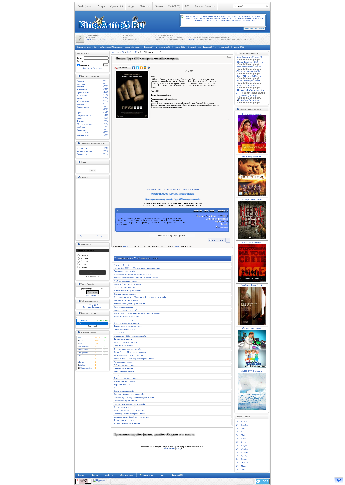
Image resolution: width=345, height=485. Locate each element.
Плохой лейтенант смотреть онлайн (129, 410)
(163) (105, 92)
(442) (105, 101)
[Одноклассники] (141, 67)
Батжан (81, 362)
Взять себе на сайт (92, 295)
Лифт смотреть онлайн (123, 385)
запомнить (84, 65)
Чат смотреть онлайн (123, 339)
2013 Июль (241, 442)
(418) (105, 89)
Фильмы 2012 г (180, 47)
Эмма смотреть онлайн (123, 307)
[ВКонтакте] (134, 67)
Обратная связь (126, 475)
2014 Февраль (242, 463)
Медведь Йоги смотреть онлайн (127, 284)
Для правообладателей (205, 6)
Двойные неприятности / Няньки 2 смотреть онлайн (136, 278)
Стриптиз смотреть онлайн (125, 401)
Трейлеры (81, 127)
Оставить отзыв (146, 475)
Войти (88, 39)
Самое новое (117, 47)
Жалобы (224, 224)
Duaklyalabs (83, 350)
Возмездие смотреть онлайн (126, 378)
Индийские (81, 130)
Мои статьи (82, 148)
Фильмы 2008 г (238, 47)
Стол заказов (222, 227)
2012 (122, 52)
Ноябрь (129, 52)
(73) (106, 106)
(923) (105, 80)
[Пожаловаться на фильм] (157, 189)
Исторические (83, 107)
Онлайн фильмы (85, 6)
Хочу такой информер (92, 307)
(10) (106, 115)
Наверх (81, 475)
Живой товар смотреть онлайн (127, 317)
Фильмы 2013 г (165, 47)
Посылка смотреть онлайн (125, 407)
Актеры (101, 6)
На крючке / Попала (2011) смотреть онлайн (133, 274)
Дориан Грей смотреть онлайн (127, 423)
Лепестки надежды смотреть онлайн (129, 304)
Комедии (80, 81)
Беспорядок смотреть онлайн (126, 323)
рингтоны (191, 39)
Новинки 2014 (83, 136)
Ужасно (84, 267)
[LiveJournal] (149, 67)
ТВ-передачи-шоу (84, 124)
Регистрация (97, 68)
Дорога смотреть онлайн (124, 420)
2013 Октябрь (242, 449)
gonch (81, 340)
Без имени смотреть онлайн (125, 342)
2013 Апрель (241, 432)
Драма (79, 113)
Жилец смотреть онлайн (124, 391)
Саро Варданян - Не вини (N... (250, 57)
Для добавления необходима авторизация (92, 237)
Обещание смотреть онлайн (125, 375)
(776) (105, 95)
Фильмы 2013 (177, 475)
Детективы (81, 110)
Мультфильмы (83, 101)
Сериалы (80, 104)
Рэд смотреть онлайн (123, 362)
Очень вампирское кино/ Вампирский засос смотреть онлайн (140, 297)
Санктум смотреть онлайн (125, 330)
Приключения (83, 93)
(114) (105, 151)
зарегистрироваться (103, 39)
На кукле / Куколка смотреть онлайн (129, 394)
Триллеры (81, 84)
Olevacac (82, 356)
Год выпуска (82, 154)
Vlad (81, 344)
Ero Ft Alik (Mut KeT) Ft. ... (249, 76)
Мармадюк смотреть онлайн (126, 310)
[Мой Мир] (145, 67)
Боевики (80, 87)
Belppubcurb (83, 353)
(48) (106, 148)
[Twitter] (137, 67)
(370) (105, 112)
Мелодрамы (82, 95)
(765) (105, 83)
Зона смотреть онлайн (123, 368)
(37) (106, 118)
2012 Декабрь (242, 425)
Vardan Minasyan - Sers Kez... (249, 71)
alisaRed (82, 365)
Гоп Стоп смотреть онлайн (125, 281)
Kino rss (159, 6)
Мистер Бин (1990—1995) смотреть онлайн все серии (137, 268)
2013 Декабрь (242, 456)
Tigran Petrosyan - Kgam (247, 96)
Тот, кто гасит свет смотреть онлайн (129, 404)
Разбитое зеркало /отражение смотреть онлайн (134, 398)
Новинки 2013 (83, 133)
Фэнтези (80, 121)
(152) (105, 132)
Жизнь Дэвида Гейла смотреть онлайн (130, 352)
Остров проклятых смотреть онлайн (129, 414)
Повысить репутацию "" (172, 235)
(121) (105, 154)
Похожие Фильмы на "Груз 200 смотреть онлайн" (136, 258)
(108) (105, 109)
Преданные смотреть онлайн (126, 388)
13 (136, 52)
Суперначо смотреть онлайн (126, 287)
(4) (106, 126)
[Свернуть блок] (78, 76)
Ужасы (79, 98)
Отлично (84, 255)
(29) (106, 129)
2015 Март (241, 469)
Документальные (84, 116)
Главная (114, 52)
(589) (105, 86)
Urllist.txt (109, 475)
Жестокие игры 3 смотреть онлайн (128, 355)
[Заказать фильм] (175, 189)
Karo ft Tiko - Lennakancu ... (249, 85)
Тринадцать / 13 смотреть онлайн (128, 320)
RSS (187, 6)
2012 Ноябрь (242, 422)
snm (80, 359)
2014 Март (241, 466)
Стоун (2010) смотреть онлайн (127, 333)
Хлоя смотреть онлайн (123, 346)
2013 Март (241, 428)
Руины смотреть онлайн (124, 372)
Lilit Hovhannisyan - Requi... (249, 81)
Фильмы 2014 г (150, 47)
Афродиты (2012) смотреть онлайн (129, 265)
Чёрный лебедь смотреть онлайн (128, 326)
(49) (106, 124)
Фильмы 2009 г (224, 47)
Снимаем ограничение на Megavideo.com (217, 220)
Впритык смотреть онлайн (125, 294)
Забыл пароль (87, 68)
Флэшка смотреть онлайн (124, 381)
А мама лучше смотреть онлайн (127, 291)
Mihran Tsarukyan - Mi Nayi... (250, 62)
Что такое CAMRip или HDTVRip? (212, 216)
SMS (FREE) (174, 6)
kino (162, 475)
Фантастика (82, 90)
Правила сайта (200, 211)
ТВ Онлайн (145, 6)
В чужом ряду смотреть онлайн (127, 349)
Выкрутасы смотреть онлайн (126, 300)
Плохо (83, 264)
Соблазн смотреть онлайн (125, 365)
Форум (131, 6)
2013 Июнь (241, 439)
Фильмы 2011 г (194, 47)
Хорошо (84, 258)
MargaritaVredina (86, 368)
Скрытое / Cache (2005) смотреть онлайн (131, 417)
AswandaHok (84, 347)
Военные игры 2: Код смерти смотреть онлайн (134, 359)
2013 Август (241, 446)
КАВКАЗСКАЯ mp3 (85, 151)
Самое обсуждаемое (133, 47)
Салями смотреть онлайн (124, 271)
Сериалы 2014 (116, 6)
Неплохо (84, 261)
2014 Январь (241, 459)
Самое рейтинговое (102, 47)
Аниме (79, 118)
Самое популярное (84, 47)
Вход (178, 449)
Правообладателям (218, 211)
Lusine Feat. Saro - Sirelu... (249, 100)
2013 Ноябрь (242, 452)
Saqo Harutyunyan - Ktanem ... (250, 67)
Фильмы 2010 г (209, 47)
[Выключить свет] (191, 189)
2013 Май (240, 435)
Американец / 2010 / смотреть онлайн (130, 336)
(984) (105, 98)
